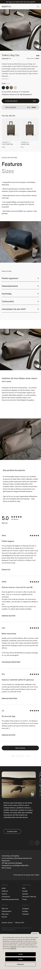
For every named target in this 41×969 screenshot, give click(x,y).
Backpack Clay (6, 569)
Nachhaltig (6, 294)
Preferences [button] (13, 948)
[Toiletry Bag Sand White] (15, 87)
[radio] (3, 87)
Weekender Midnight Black (9, 698)
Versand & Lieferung (29, 896)
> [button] (30, 756)
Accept (21, 954)
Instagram (25, 908)
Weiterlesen (5, 78)
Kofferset (5, 891)
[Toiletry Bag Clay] (11, 87)
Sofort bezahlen (10, 107)
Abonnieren (34, 933)
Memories (5, 914)
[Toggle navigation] (39, 6)
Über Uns (5, 908)
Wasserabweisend (10, 286)
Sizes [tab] (8, 171)
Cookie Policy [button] (13, 946)
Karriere (4, 917)
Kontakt (24, 891)
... (25, 756)
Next (39, 27)
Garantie (25, 894)
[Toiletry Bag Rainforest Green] (7, 87)
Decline (20, 959)
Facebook (25, 914)
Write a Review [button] (20, 748)
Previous (2, 27)
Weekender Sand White (8, 615)
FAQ (23, 888)
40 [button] (28, 756)
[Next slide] (37, 843)
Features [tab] (12, 164)
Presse (24, 899)
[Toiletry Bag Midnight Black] (3, 87)
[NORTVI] (7, 6)
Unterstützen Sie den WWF (14, 309)
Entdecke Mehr (12, 831)
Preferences (20, 964)
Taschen (4, 894)
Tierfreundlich (8, 301)
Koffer (4, 888)
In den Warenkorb (20, 101)
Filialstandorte (6, 911)
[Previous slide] (31, 843)
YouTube (25, 911)
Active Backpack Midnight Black (11, 662)
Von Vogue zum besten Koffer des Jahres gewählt (20, 2)
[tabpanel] (20, 198)
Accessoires (6, 896)
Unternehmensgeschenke (10, 899)
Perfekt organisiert (10, 278)
